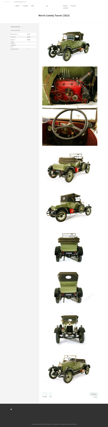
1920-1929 (93, 394)
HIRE (32, 6)
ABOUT (18, 6)
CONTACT (66, 8)
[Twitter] (56, 415)
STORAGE (25, 6)
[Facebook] (48, 415)
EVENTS (65, 6)
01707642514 (7, 1)
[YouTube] (59, 415)
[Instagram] (52, 415)
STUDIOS (73, 6)
